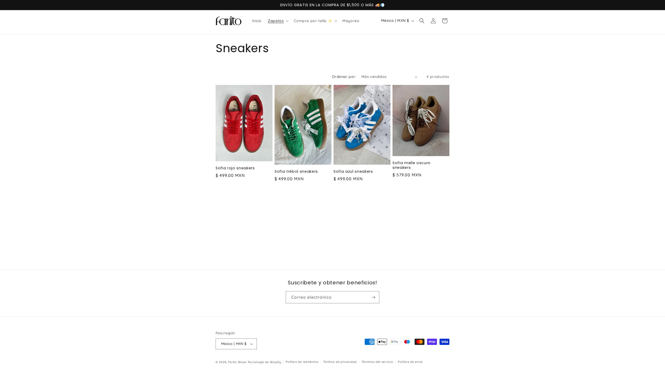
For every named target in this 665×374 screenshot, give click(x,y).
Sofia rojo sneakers (235, 168)
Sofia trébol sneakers (296, 171)
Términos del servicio (377, 362)
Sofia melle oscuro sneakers (412, 165)
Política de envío (410, 362)
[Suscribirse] (373, 297)
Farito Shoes (238, 362)
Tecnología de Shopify (264, 362)
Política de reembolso (302, 362)
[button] (278, 20)
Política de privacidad (340, 362)
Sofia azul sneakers (353, 171)
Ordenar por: (344, 76)
